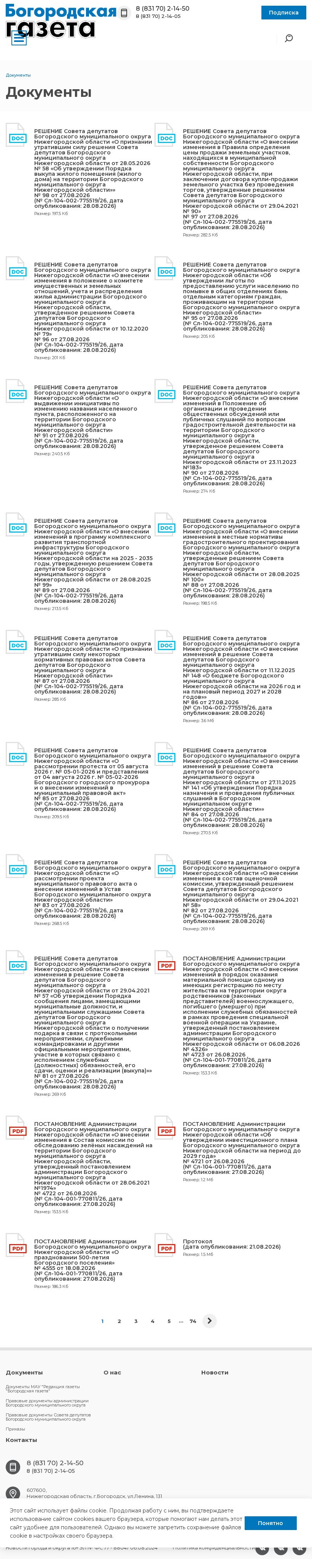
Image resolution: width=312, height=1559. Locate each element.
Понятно (270, 1523)
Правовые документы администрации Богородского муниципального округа (47, 1403)
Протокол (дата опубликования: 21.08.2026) (232, 1244)
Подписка (284, 12)
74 (192, 1321)
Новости (215, 1372)
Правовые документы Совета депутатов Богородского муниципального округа (48, 1417)
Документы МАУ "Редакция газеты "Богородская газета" (43, 1389)
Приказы (15, 1429)
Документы (24, 1372)
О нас (112, 1372)
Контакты (21, 1439)
